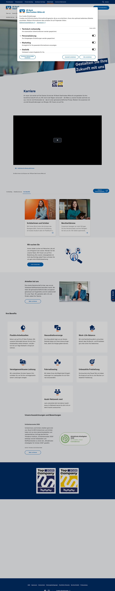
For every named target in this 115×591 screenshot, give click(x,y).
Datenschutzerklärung (26, 22)
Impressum (40, 22)
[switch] (94, 36)
